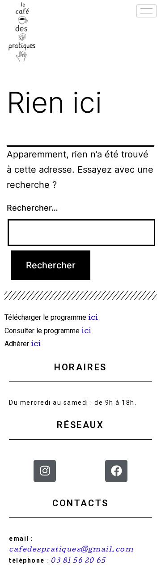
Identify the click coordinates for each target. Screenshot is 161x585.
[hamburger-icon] (146, 10)
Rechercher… (32, 207)
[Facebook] (116, 471)
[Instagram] (45, 471)
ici (94, 318)
